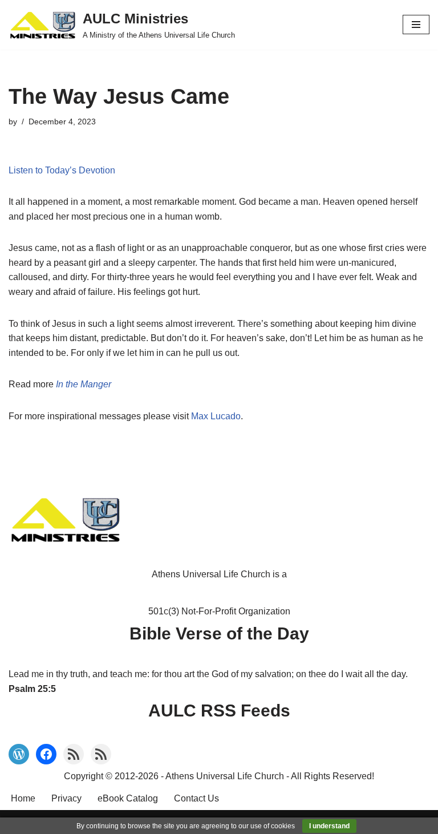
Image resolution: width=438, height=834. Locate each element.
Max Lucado (216, 416)
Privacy (66, 798)
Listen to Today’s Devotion (62, 170)
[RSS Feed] (73, 754)
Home (23, 798)
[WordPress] (19, 754)
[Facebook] (46, 754)
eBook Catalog (128, 798)
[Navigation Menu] (416, 24)
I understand (329, 826)
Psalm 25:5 (32, 689)
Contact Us (196, 798)
